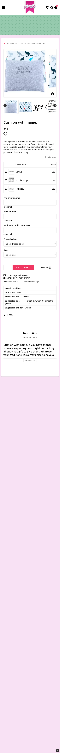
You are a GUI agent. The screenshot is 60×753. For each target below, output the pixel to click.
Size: (5, 250)
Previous (5, 105)
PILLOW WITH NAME (16, 43)
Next (55, 105)
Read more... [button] (51, 157)
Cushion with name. (37, 43)
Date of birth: (10, 211)
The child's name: (12, 198)
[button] (47, 7)
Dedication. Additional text (16, 225)
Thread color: (10, 239)
